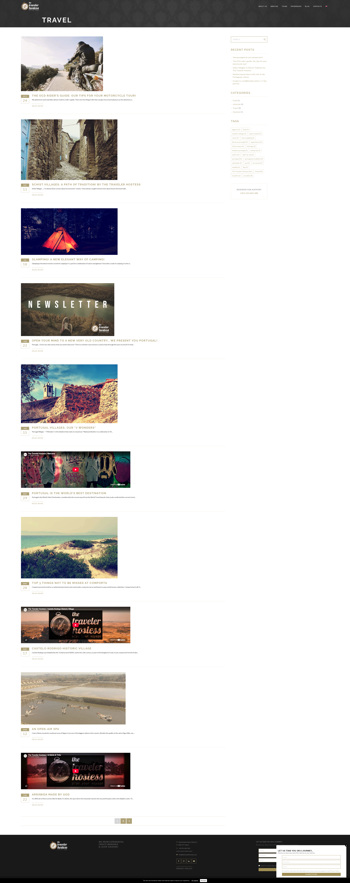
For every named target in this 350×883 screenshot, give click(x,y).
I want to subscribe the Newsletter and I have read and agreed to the (311, 871)
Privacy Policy (334, 871)
